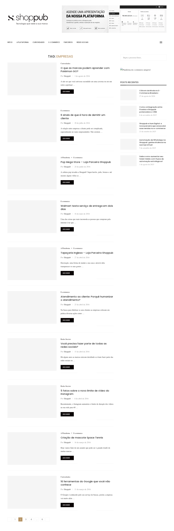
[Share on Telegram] (91, 97)
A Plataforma (23, 42)
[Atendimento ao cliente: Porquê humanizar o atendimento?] (32, 307)
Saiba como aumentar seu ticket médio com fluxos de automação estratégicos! (151, 159)
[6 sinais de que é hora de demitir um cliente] (32, 126)
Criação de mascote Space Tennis (82, 437)
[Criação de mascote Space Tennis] (32, 448)
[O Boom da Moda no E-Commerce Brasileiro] (128, 94)
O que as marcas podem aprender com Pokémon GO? (85, 69)
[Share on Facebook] (83, 97)
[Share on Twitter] (86, 97)
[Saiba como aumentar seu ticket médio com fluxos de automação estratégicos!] (128, 160)
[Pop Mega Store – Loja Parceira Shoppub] (32, 172)
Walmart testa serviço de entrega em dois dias (87, 207)
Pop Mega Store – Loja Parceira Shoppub (86, 162)
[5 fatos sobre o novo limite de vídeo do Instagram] (32, 401)
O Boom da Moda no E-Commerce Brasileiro (149, 91)
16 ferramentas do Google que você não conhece (85, 483)
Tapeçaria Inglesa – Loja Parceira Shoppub (87, 252)
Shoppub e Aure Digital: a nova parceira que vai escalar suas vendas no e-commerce (152, 126)
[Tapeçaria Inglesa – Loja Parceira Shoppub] (32, 263)
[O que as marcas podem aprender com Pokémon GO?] (32, 78)
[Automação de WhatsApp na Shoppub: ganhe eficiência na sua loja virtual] (128, 144)
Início (10, 42)
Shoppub (67, 76)
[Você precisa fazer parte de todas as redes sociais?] (32, 354)
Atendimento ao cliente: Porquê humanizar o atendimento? (87, 298)
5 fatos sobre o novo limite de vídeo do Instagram (85, 392)
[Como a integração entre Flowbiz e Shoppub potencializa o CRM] (128, 111)
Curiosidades (38, 42)
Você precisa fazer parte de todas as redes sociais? (84, 345)
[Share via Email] (94, 97)
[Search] (165, 42)
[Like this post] (79, 97)
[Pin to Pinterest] (88, 97)
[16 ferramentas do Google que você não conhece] (32, 492)
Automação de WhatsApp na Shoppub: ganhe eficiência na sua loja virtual (152, 142)
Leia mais (66, 91)
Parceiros (68, 42)
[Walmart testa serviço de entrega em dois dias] (32, 216)
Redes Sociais (82, 42)
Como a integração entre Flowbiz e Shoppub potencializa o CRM (150, 109)
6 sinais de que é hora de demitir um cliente (83, 116)
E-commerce (54, 42)
